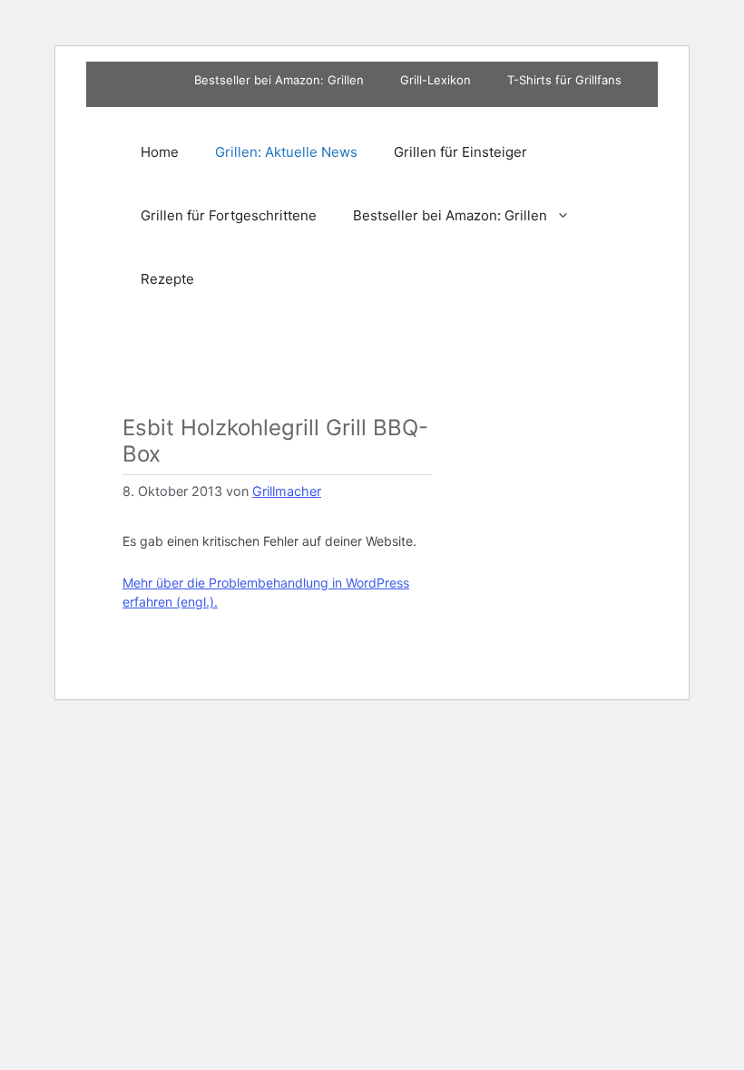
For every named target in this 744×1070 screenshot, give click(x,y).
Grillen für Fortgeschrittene (229, 215)
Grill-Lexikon (435, 80)
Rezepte (167, 278)
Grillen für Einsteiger (460, 151)
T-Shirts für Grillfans (564, 80)
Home (160, 151)
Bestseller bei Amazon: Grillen (279, 80)
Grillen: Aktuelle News (286, 151)
